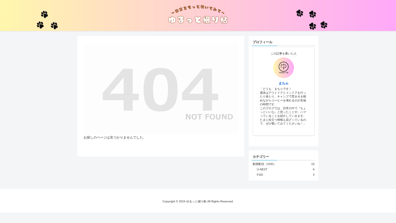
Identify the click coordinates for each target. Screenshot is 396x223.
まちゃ (284, 83)
